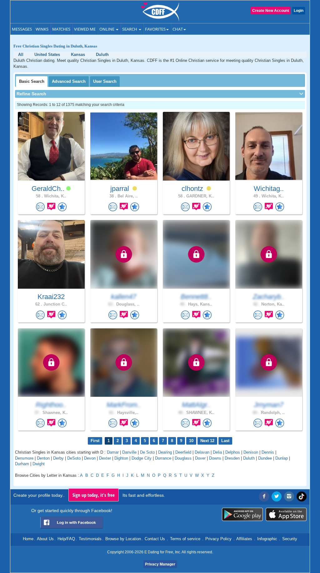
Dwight (38, 463)
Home (28, 538)
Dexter (105, 458)
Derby (58, 458)
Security (289, 538)
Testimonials (90, 538)
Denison (250, 452)
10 (191, 440)
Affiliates (244, 538)
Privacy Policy (218, 538)
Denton (43, 458)
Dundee (265, 458)
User (105, 81)
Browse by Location (123, 538)
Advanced (69, 81)
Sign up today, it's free (93, 495)
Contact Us (155, 538)
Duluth (249, 458)
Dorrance (163, 458)
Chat (177, 29)
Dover (200, 458)
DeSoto (74, 458)
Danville (129, 452)
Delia (217, 452)
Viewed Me (85, 29)
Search (130, 29)
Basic (31, 81)
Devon (90, 458)
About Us (45, 538)
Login (298, 10)
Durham (22, 463)
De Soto (147, 452)
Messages (22, 29)
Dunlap (281, 458)
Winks (42, 29)
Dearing (165, 452)
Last (225, 440)
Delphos (232, 452)
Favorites (155, 29)
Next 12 (207, 440)
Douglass (183, 458)
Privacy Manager (160, 564)
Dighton (121, 458)
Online (107, 29)
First (95, 440)
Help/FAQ (66, 538)
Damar (113, 452)
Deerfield (183, 452)
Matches (61, 29)
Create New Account (270, 10)
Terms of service (185, 538)
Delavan (202, 452)
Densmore (24, 458)
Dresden (232, 458)
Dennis (268, 452)
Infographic (267, 538)
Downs (215, 458)
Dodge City (142, 458)
